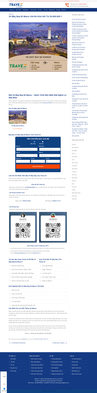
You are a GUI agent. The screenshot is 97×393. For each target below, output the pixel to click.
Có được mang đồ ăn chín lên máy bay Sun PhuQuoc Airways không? (80, 37)
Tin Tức (46, 9)
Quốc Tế (46, 339)
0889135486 (26, 201)
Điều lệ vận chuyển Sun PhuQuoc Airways (78, 43)
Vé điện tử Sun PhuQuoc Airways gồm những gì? (78, 48)
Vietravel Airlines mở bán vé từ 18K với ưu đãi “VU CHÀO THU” (80, 105)
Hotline (4, 376)
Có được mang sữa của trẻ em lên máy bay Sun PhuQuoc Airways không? (80, 31)
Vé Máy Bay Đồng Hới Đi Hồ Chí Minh (79, 87)
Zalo (4, 384)
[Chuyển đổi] (10, 265)
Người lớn (18, 158)
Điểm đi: (18, 146)
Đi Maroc (41, 339)
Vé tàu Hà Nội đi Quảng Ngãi (80, 77)
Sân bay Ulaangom (77, 62)
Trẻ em (32, 158)
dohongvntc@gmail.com (20, 253)
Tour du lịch (33, 9)
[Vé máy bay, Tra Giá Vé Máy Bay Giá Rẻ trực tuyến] (16, 5)
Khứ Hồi (41, 143)
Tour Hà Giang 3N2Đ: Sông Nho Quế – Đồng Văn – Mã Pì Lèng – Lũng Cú (80, 124)
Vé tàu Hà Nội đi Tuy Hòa (79, 19)
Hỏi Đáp (58, 9)
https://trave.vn (36, 253)
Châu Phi (37, 339)
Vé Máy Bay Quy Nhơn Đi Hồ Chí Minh (80, 70)
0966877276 (56, 201)
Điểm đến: (41, 146)
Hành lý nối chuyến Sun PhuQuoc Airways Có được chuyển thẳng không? (79, 24)
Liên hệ (63, 9)
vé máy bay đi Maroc (46, 102)
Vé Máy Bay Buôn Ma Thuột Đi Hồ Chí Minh (79, 66)
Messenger (4, 390)
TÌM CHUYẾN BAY (37, 166)
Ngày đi (18, 152)
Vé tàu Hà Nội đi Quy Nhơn (79, 74)
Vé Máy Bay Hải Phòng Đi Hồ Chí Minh (80, 118)
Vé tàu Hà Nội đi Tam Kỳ (78, 80)
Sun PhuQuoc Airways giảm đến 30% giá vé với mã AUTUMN (79, 112)
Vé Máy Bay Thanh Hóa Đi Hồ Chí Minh (80, 100)
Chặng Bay (11, 14)
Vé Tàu (39, 9)
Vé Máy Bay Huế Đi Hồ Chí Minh (79, 95)
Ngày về (41, 152)
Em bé (47, 158)
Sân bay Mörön (76, 91)
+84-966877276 (47, 382)
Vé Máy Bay (25, 9)
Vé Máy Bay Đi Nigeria (58, 343)
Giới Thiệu (18, 9)
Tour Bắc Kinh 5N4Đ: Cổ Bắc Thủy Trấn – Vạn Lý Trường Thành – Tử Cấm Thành (80, 131)
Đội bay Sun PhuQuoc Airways (78, 58)
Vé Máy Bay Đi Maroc (17, 125)
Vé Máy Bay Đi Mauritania (18, 343)
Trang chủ (11, 9)
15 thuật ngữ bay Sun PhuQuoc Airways (78, 53)
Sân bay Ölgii (75, 83)
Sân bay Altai (75, 135)
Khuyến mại (52, 9)
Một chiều (33, 143)
